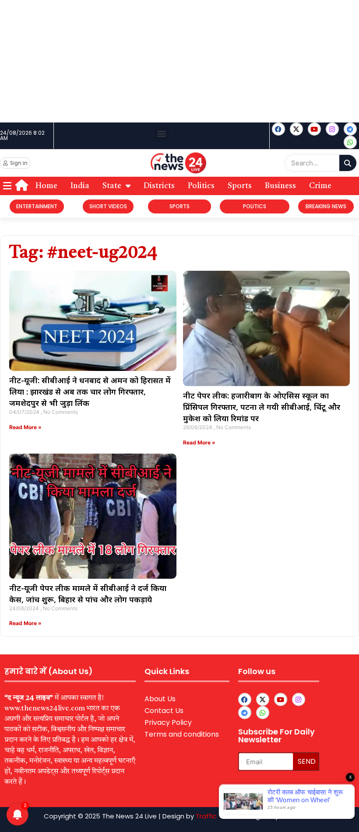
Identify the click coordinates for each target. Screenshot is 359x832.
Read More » (25, 427)
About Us (160, 699)
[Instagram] (332, 129)
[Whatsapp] (350, 142)
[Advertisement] (179, 61)
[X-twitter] (296, 129)
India (79, 186)
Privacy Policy (168, 722)
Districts (159, 186)
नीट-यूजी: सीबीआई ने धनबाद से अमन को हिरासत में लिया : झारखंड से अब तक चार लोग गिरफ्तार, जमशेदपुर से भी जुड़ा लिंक (90, 391)
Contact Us (163, 711)
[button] (162, 133)
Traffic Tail (212, 816)
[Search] (347, 163)
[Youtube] (314, 129)
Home (46, 186)
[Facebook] (278, 129)
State (111, 186)
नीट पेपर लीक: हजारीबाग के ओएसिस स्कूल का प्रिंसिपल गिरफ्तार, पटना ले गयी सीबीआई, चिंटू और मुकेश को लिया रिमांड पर (261, 406)
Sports (240, 186)
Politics (201, 186)
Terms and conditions (181, 734)
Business (280, 186)
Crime (320, 186)
